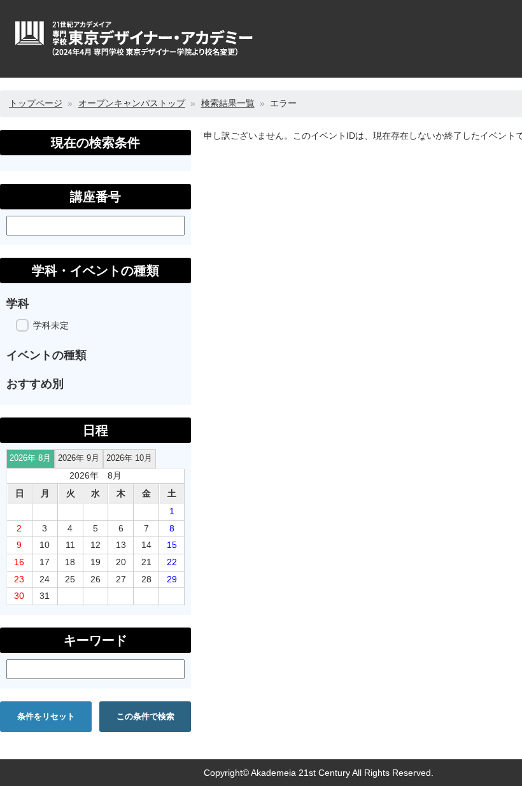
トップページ (35, 103)
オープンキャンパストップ (131, 103)
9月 (78, 458)
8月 (30, 458)
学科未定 (51, 325)
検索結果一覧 (228, 103)
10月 (129, 458)
